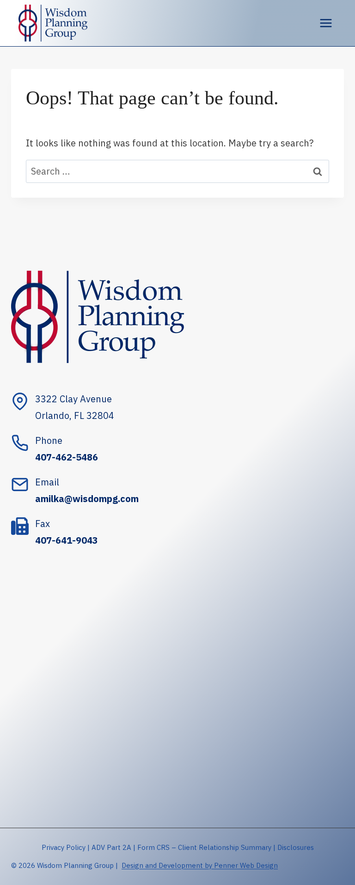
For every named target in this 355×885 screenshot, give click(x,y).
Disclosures (295, 847)
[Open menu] (326, 22)
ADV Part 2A (111, 847)
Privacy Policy (64, 847)
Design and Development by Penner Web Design (200, 865)
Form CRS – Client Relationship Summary (204, 847)
